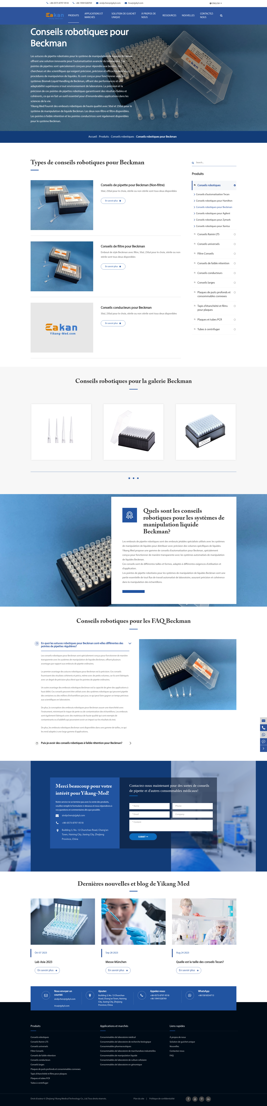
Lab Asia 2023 (43, 962)
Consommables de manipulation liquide (118, 1056)
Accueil (92, 136)
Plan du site (139, 1099)
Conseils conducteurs (209, 273)
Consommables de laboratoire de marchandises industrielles (128, 1051)
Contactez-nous (207, 16)
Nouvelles (188, 15)
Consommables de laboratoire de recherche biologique (125, 1042)
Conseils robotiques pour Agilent (213, 213)
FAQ (172, 1056)
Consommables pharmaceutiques (115, 1046)
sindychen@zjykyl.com (110, 3)
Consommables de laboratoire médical (118, 1037)
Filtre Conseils (205, 253)
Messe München (116, 962)
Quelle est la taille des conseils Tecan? (200, 962)
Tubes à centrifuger (208, 329)
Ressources (169, 15)
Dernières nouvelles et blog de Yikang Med (134, 884)
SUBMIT (142, 837)
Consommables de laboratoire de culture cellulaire (123, 1060)
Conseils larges (206, 282)
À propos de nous (148, 16)
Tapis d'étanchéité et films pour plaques (212, 308)
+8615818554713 (206, 995)
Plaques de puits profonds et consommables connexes (214, 294)
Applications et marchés (94, 16)
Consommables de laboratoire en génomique (121, 1065)
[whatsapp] (263, 734)
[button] (129, 478)
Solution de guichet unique (124, 16)
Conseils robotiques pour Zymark (213, 220)
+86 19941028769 (84, 3)
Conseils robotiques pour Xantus (213, 226)
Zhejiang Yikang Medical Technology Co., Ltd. (67, 1099)
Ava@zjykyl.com (135, 3)
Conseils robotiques (122, 136)
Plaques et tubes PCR (209, 319)
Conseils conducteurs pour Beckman (126, 307)
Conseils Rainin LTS (208, 234)
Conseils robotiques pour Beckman (156, 136)
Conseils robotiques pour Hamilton (214, 201)
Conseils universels (208, 244)
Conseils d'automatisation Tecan (212, 194)
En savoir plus (111, 201)
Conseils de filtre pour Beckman (123, 246)
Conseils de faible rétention (213, 263)
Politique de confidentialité (162, 1099)
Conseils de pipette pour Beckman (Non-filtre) (133, 185)
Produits (73, 15)
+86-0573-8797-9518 (59, 3)
